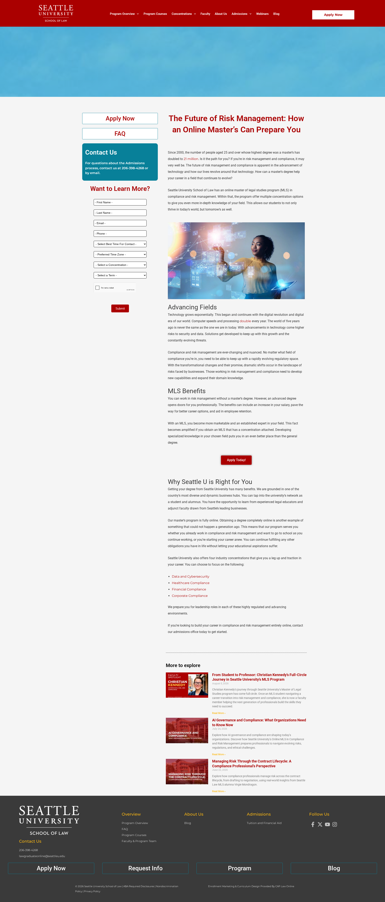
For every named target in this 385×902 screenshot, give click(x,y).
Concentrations (182, 14)
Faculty (205, 14)
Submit (120, 308)
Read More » (219, 713)
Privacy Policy (92, 891)
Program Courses (155, 14)
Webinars (262, 14)
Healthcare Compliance (191, 583)
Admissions (239, 14)
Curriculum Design (248, 886)
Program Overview (122, 14)
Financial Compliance (189, 589)
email (94, 173)
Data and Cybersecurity (190, 576)
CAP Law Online (284, 886)
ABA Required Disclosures (139, 886)
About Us (221, 14)
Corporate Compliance (190, 596)
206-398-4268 (133, 168)
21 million (191, 159)
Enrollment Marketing (221, 886)
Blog (276, 14)
